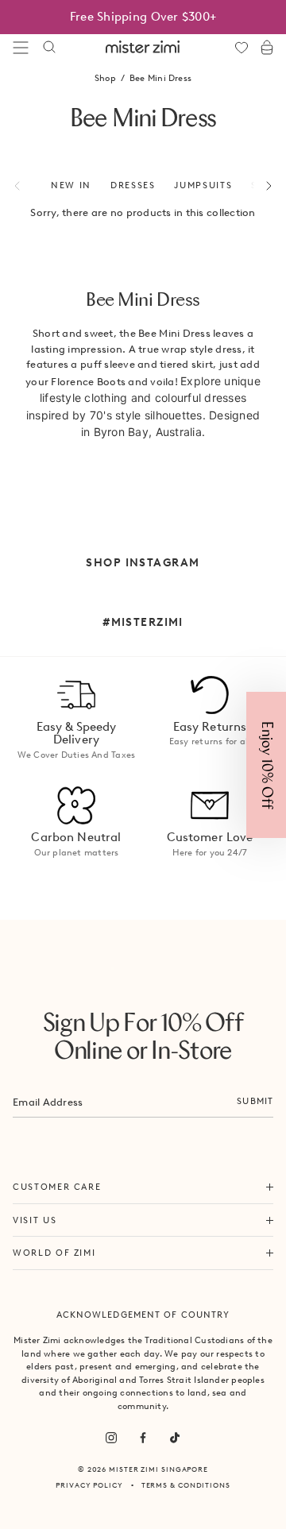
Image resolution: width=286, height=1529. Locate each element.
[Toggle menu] (20, 47)
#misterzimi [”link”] (143, 622)
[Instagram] (111, 1437)
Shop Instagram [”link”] (142, 562)
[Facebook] (143, 1437)
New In (71, 185)
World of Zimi (54, 1252)
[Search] (49, 47)
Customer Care (57, 1186)
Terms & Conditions (185, 1485)
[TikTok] (174, 1437)
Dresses (133, 185)
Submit (255, 1100)
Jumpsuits (203, 185)
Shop (105, 77)
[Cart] (267, 47)
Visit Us (34, 1220)
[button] (266, 765)
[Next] (260, 185)
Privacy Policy (89, 1485)
